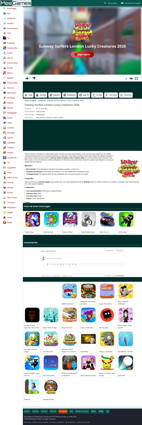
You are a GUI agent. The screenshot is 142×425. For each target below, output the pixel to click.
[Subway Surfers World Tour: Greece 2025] (69, 339)
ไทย (107, 411)
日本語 (101, 411)
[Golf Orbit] (125, 362)
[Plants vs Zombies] (107, 339)
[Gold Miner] (88, 339)
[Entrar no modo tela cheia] (136, 79)
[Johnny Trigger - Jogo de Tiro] (32, 362)
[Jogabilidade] (131, 78)
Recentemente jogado (130, 3)
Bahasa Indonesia (82, 411)
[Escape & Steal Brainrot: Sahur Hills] (32, 315)
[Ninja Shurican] (69, 315)
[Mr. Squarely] (107, 315)
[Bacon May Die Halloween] (125, 291)
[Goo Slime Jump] (51, 362)
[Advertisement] (82, 135)
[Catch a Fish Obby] (88, 315)
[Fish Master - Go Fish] (125, 339)
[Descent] (32, 386)
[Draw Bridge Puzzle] (89, 219)
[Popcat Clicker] (70, 219)
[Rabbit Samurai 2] (69, 291)
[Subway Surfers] (51, 386)
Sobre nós (27, 422)
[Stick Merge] (126, 219)
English (27, 411)
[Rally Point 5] (107, 219)
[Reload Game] (126, 78)
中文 (71, 411)
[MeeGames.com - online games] (15, 3)
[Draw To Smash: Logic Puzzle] (107, 362)
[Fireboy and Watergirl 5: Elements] (69, 362)
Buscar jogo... (111, 3)
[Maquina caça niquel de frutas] (88, 291)
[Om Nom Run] (51, 339)
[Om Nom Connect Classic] (32, 339)
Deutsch (53, 411)
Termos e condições (57, 422)
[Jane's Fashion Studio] (88, 362)
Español (35, 411)
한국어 (93, 411)
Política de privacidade (40, 422)
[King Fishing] (32, 219)
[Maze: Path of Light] (51, 315)
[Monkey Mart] (51, 219)
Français (44, 411)
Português (63, 411)
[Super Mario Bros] (107, 291)
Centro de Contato (83, 422)
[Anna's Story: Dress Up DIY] (125, 315)
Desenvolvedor (70, 422)
